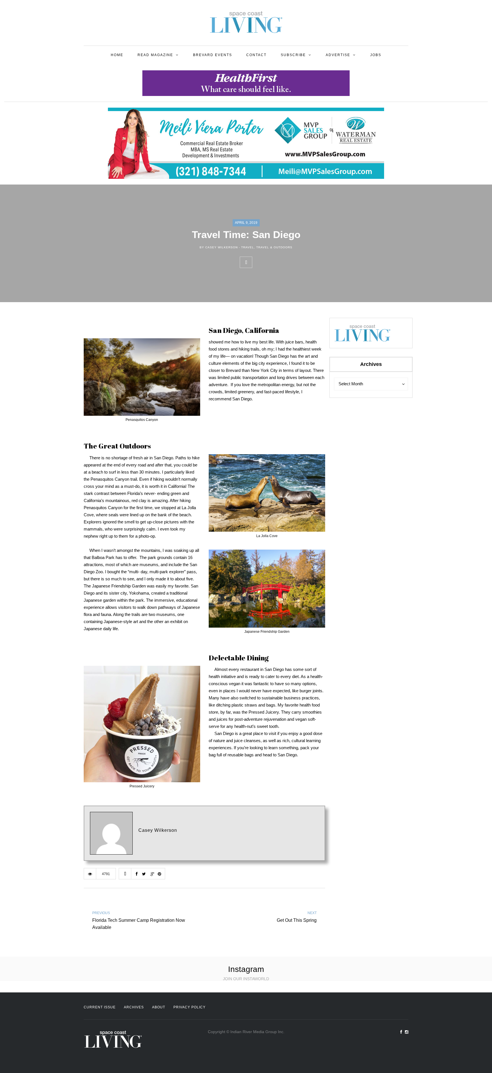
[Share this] (258, 262)
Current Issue (100, 1007)
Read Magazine (155, 55)
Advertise (338, 55)
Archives (134, 1007)
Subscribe (293, 55)
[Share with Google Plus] (283, 262)
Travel (247, 247)
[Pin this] (296, 262)
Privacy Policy (189, 1007)
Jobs (375, 55)
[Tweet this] (271, 262)
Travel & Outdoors (274, 247)
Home (117, 55)
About (158, 1007)
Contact (256, 55)
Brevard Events (212, 55)
